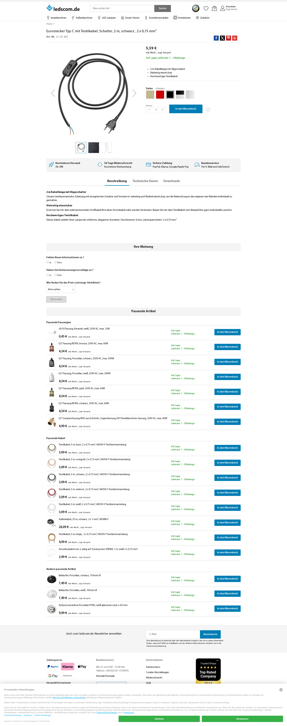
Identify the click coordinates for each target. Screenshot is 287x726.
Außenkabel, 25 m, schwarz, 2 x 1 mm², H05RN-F (84, 519)
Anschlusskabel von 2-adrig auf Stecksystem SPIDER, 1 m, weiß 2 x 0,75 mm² (98, 549)
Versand (167, 53)
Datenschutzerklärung (156, 646)
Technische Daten (145, 181)
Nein (59, 262)
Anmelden (231, 6)
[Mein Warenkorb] (214, 8)
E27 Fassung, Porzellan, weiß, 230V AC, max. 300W (84, 373)
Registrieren (231, 9)
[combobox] (122, 8)
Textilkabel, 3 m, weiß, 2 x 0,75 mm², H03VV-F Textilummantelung (92, 504)
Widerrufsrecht (154, 677)
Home (49, 24)
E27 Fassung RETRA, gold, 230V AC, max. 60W (82, 388)
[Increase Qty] (162, 110)
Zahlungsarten (54, 660)
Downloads (171, 181)
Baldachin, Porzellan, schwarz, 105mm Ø (80, 575)
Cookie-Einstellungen (157, 672)
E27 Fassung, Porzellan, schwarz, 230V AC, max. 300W (86, 358)
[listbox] (193, 95)
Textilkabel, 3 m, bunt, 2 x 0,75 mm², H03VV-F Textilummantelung (92, 445)
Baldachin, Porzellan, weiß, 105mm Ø (78, 590)
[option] (150, 94)
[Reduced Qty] (149, 110)
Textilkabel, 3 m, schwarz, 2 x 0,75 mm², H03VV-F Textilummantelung (94, 474)
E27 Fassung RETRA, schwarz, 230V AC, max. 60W (84, 403)
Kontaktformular (105, 676)
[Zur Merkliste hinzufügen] (208, 109)
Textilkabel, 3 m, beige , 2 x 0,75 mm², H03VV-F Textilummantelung (93, 534)
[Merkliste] (206, 8)
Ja (49, 262)
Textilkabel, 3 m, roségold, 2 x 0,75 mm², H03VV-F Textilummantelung (94, 459)
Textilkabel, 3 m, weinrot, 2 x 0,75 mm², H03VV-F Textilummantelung (94, 489)
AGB (148, 683)
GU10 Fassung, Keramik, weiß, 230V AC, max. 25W (84, 329)
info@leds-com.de (177, 643)
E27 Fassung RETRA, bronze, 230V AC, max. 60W (83, 343)
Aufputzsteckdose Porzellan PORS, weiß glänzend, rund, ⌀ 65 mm (93, 605)
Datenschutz (153, 667)
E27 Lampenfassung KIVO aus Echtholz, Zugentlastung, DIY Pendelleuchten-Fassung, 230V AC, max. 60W (113, 418)
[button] (53, 93)
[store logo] (63, 8)
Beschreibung (117, 181)
